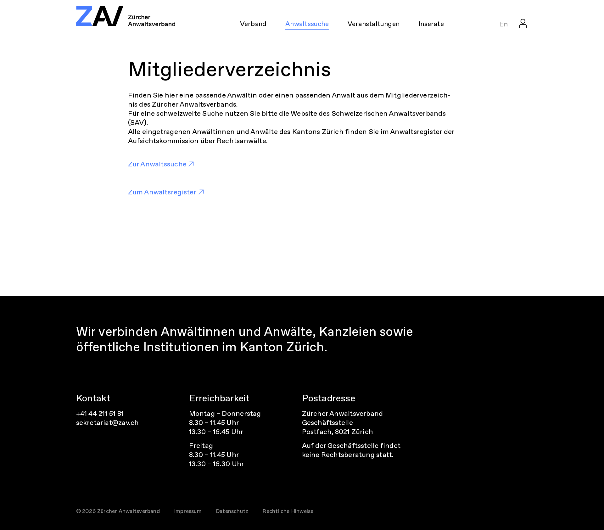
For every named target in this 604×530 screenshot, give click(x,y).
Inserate (431, 24)
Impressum (188, 511)
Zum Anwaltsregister (162, 192)
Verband (253, 24)
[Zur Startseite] (125, 16)
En (503, 24)
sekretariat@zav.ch (107, 422)
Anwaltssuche (307, 24)
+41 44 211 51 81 (100, 413)
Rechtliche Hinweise (287, 511)
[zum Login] (523, 23)
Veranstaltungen (374, 24)
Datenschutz (232, 511)
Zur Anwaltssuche (157, 164)
